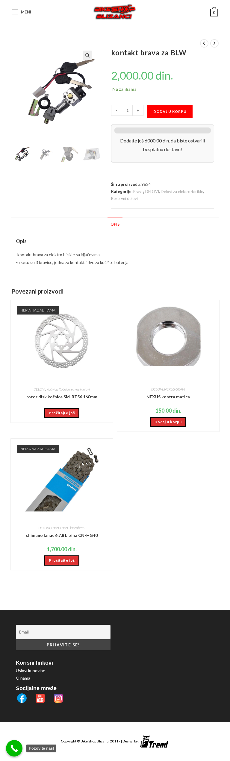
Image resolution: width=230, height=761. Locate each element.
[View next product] (214, 43)
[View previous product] (204, 43)
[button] (87, 55)
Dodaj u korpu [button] (168, 422)
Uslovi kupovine (30, 670)
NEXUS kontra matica (168, 396)
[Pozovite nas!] (14, 748)
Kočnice (52, 389)
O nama (23, 678)
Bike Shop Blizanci (95, 741)
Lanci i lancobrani (72, 527)
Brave (138, 191)
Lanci (55, 527)
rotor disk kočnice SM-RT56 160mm (61, 396)
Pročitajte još (62, 413)
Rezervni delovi (124, 198)
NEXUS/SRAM (174, 389)
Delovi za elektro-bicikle (182, 191)
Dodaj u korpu (170, 111)
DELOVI (152, 191)
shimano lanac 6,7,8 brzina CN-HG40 (62, 535)
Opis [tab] (115, 224)
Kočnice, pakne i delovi (74, 389)
